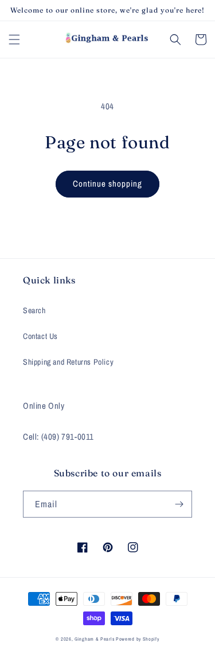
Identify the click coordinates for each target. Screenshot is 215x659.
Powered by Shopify (137, 639)
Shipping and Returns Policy (68, 362)
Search (34, 310)
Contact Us (40, 336)
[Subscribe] (178, 504)
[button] (14, 39)
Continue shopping (107, 183)
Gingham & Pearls (94, 639)
